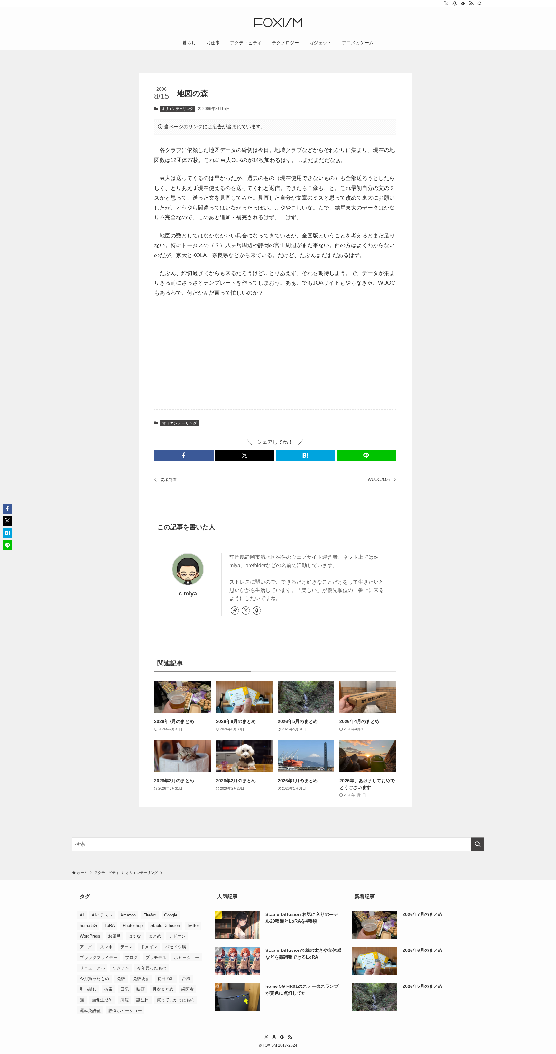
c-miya (188, 593)
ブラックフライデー (98, 957)
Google (170, 915)
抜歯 (108, 989)
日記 (124, 989)
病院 (124, 999)
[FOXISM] (278, 22)
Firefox (150, 915)
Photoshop (133, 925)
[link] (235, 610)
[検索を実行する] (477, 844)
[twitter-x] (446, 3)
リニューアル (92, 968)
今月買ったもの (94, 978)
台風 (186, 978)
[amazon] (454, 3)
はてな (134, 936)
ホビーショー (186, 957)
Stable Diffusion (165, 925)
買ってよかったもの (175, 999)
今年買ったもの (151, 968)
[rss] (471, 3)
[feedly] (463, 3)
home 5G (88, 925)
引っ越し (88, 989)
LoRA (110, 925)
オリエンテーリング (177, 109)
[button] (184, 455)
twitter (193, 925)
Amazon (128, 915)
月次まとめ (163, 989)
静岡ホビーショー (125, 1010)
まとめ (155, 936)
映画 (140, 989)
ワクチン (121, 968)
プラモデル (155, 957)
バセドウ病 (175, 946)
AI (82, 915)
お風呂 (114, 936)
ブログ (131, 957)
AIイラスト (102, 915)
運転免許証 (90, 1010)
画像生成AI (102, 999)
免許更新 (141, 978)
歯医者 (187, 989)
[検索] (480, 3)
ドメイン (149, 946)
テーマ (126, 946)
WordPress (90, 936)
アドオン (177, 936)
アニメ (86, 946)
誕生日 (142, 999)
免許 (121, 978)
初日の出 (165, 978)
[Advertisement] (275, 354)
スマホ (106, 946)
